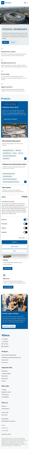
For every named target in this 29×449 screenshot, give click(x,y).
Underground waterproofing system (11, 357)
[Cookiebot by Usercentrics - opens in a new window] (21, 197)
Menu (25, 2)
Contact (4, 381)
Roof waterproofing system (9, 355)
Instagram (6, 346)
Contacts (13, 42)
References (5, 376)
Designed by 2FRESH (6, 434)
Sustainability (5, 397)
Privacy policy (4, 428)
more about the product (10, 119)
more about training (9, 326)
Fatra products (5, 408)
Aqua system (5, 360)
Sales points (5, 378)
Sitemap (3, 425)
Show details (22, 237)
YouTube (5, 344)
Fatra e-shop (5, 412)
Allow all (14, 242)
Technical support (6, 373)
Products (5, 42)
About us (4, 406)
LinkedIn (5, 339)
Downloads (4, 371)
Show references (8, 287)
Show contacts (7, 268)
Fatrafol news (5, 394)
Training (4, 389)
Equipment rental (6, 392)
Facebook (5, 341)
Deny (14, 251)
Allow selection (14, 246)
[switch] (25, 224)
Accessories (5, 362)
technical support (10, 89)
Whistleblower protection (8, 421)
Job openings (5, 418)
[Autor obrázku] (27, 22)
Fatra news (4, 415)
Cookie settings (5, 430)
